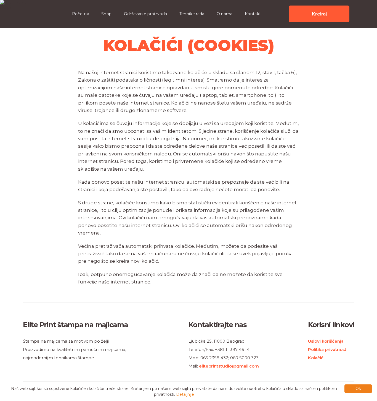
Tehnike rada (192, 13)
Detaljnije (185, 394)
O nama (225, 13)
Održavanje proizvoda (145, 13)
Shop (106, 13)
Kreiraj (319, 14)
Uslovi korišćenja (326, 341)
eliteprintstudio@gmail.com (229, 366)
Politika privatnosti (327, 349)
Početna (80, 13)
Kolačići (316, 357)
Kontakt (253, 13)
